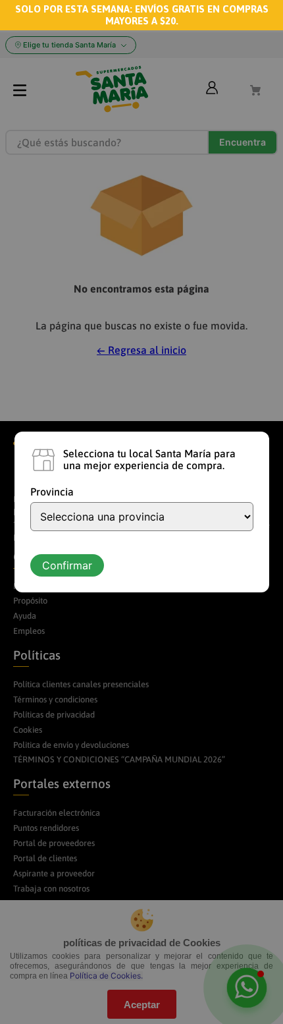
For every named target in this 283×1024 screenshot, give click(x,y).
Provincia (52, 492)
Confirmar (67, 565)
